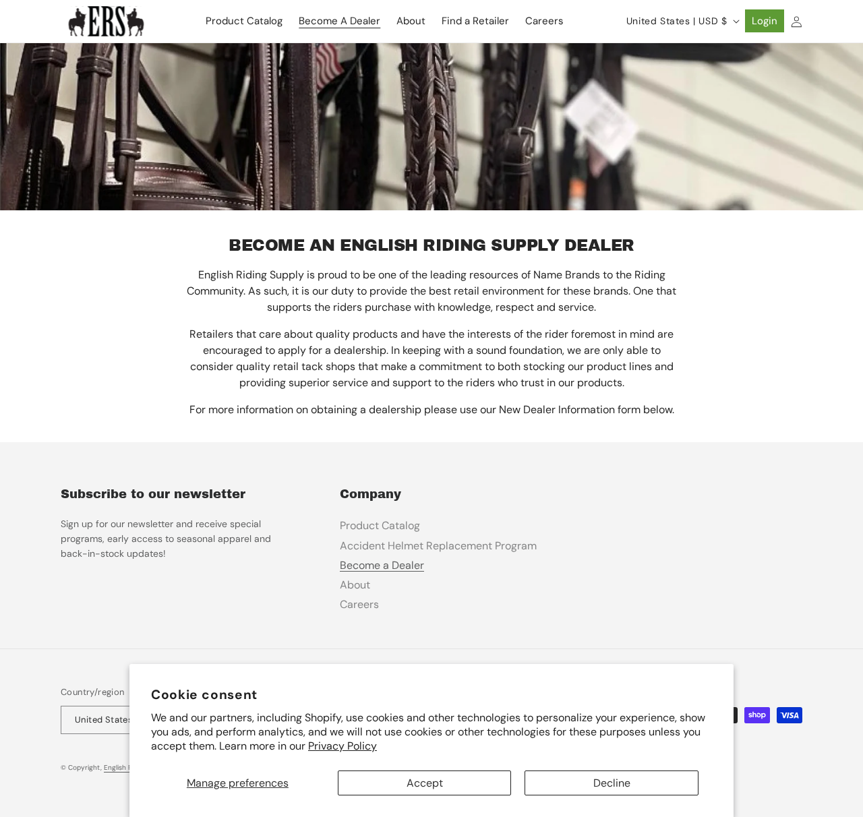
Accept (425, 783)
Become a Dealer (382, 565)
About (355, 585)
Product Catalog (380, 525)
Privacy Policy (342, 746)
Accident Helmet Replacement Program (438, 546)
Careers (359, 604)
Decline (611, 783)
